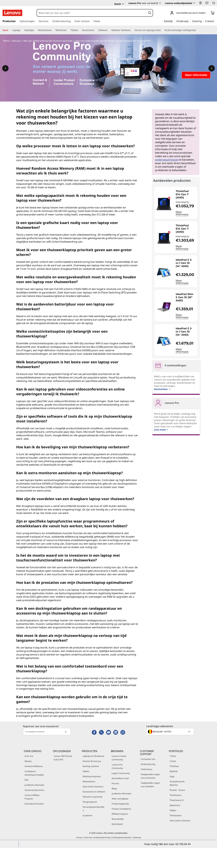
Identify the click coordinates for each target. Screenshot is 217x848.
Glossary (16, 40)
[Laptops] (22, 30)
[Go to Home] (12, 13)
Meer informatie (182, 213)
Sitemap (137, 837)
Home (6, 40)
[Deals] (10, 30)
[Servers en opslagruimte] (162, 30)
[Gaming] (203, 21)
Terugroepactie (90, 801)
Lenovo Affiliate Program (32, 797)
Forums (115, 783)
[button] (200, 3)
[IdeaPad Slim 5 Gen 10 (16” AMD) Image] (164, 307)
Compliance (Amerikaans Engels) (34, 773)
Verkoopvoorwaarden (122, 837)
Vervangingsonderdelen (93, 808)
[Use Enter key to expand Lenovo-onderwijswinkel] (194, 3)
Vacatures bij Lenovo (34, 790)
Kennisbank (117, 824)
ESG (26, 779)
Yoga (172, 776)
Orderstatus (146, 769)
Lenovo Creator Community (119, 758)
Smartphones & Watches (177, 783)
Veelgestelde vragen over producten (150, 776)
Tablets (86, 771)
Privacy (79, 837)
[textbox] (170, 731)
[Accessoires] (96, 30)
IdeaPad (173, 771)
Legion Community (121, 773)
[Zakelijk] (174, 21)
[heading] (186, 194)
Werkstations (89, 781)
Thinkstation (176, 815)
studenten (87, 815)
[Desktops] (35, 30)
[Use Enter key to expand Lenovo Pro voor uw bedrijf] (160, 3)
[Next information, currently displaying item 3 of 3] (211, 68)
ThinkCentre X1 (177, 800)
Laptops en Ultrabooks (93, 756)
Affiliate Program (120, 813)
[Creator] (216, 21)
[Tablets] (79, 30)
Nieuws (28, 761)
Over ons (29, 756)
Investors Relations (34, 766)
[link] (213, 4)
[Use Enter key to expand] (207, 13)
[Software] (109, 30)
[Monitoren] (68, 30)
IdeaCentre (175, 805)
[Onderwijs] (190, 21)
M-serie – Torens (177, 790)
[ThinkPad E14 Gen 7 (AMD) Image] (164, 204)
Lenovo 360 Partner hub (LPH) (63, 758)
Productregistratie (120, 803)
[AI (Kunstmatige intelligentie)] (197, 30)
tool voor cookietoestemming (97, 837)
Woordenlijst (118, 818)
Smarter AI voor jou (92, 761)
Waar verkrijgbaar (120, 798)
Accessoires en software (94, 791)
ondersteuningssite (167, 159)
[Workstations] (53, 30)
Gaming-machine (91, 766)
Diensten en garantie (92, 796)
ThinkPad (174, 766)
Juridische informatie (34, 785)
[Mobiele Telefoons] (132, 30)
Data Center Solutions (93, 786)
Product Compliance (121, 808)
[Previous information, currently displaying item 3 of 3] (5, 68)
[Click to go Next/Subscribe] (66, 731)
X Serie (173, 761)
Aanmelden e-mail (120, 778)
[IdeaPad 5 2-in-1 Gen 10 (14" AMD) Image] (164, 272)
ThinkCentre (175, 795)
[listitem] (175, 203)
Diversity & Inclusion (34, 803)
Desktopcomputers (92, 776)
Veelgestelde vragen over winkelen (150, 784)
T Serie (173, 756)
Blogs (114, 788)
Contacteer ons (148, 759)
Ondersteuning (148, 764)
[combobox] (92, 13)
